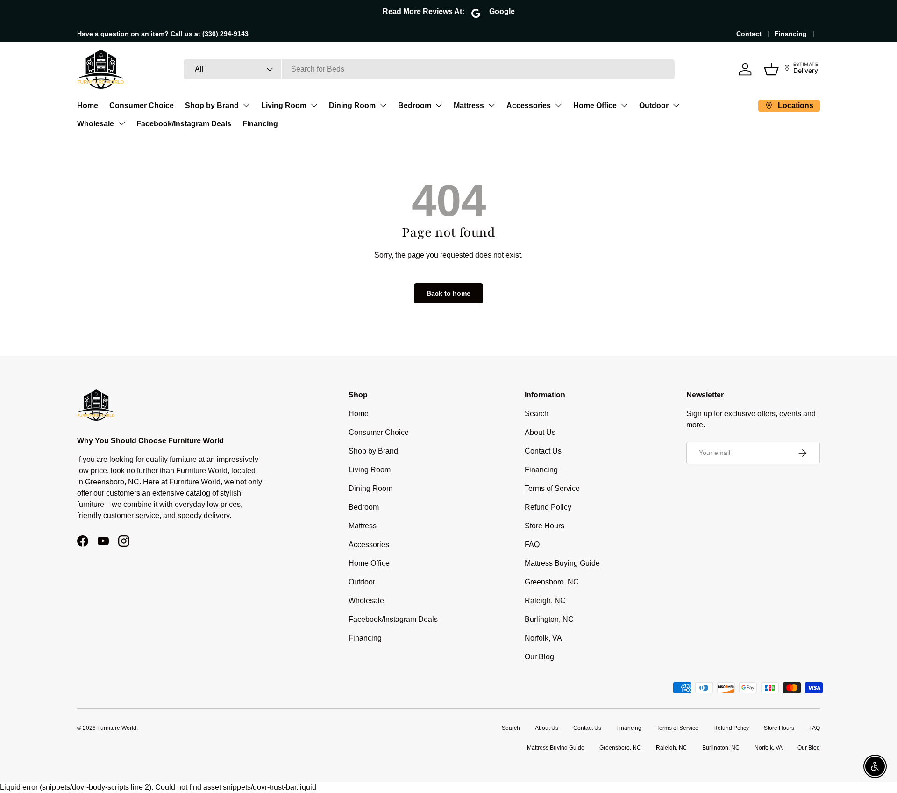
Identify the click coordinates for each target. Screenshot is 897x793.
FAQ (532, 544)
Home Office (595, 105)
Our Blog (539, 657)
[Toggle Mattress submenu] (491, 105)
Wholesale (95, 124)
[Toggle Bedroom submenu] (438, 105)
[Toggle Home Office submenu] (624, 105)
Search (536, 414)
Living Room (283, 105)
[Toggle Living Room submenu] (314, 105)
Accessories (528, 105)
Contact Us (543, 451)
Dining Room (352, 105)
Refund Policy (548, 507)
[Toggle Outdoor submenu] (676, 105)
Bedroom (414, 105)
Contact (749, 33)
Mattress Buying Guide (562, 563)
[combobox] (429, 69)
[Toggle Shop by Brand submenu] (246, 105)
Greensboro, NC (552, 582)
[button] (771, 69)
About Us (540, 432)
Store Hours (544, 526)
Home (87, 105)
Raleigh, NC (545, 601)
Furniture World (116, 728)
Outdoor (654, 105)
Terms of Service (552, 488)
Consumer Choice (141, 105)
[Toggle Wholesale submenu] (121, 123)
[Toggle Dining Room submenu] (383, 105)
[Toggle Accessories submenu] (558, 105)
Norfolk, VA (543, 638)
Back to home (448, 293)
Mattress (469, 105)
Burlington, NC (549, 619)
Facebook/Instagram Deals (183, 124)
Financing (791, 33)
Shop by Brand (212, 105)
